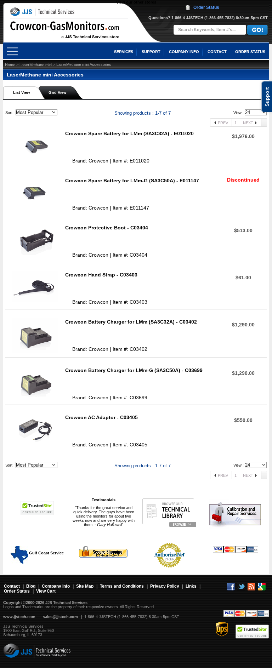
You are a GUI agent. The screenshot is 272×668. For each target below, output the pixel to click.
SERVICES (123, 52)
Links (191, 586)
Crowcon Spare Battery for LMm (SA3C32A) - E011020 (129, 133)
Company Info (56, 586)
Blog (30, 586)
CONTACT (217, 52)
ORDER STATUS (250, 52)
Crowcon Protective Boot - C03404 (106, 227)
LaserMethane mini (35, 65)
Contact (12, 586)
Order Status (206, 7)
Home (10, 65)
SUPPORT (151, 52)
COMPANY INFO (184, 52)
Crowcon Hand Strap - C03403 (101, 275)
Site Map (85, 586)
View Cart (46, 591)
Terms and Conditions (122, 586)
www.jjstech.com (19, 617)
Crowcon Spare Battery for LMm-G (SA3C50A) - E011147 (132, 180)
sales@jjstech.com (60, 617)
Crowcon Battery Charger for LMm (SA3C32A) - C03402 (131, 322)
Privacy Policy (164, 586)
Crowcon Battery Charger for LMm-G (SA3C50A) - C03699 (134, 370)
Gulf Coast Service (46, 553)
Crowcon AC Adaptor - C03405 (101, 417)
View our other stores (136, 2)
